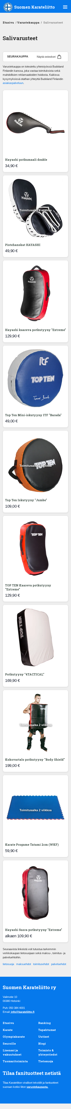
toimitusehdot (41, 964)
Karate (8, 1030)
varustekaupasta (37, 1086)
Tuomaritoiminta (15, 1061)
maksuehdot (23, 964)
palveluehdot (58, 964)
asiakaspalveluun (13, 82)
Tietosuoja (45, 1061)
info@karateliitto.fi (22, 1011)
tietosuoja (8, 964)
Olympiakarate (14, 1036)
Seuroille (9, 1043)
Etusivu (8, 22)
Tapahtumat (47, 1030)
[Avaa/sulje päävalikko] (65, 7)
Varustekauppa (28, 22)
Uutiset (43, 1036)
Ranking (44, 1023)
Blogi (42, 1043)
